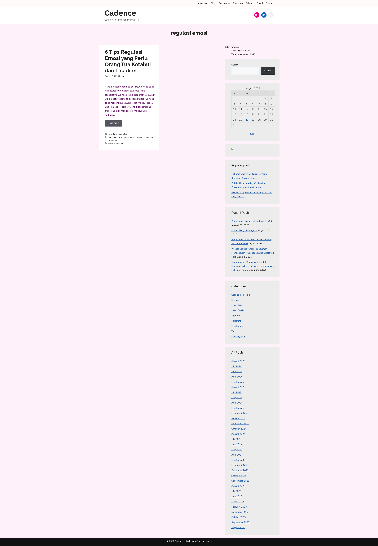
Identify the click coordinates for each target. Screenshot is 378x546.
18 (240, 114)
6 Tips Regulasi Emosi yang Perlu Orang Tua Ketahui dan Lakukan (128, 61)
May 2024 (236, 449)
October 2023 (238, 475)
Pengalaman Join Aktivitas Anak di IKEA (251, 221)
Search (234, 64)
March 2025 (237, 408)
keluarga (125, 137)
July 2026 (236, 366)
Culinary (250, 3)
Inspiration (236, 305)
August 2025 (238, 387)
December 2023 (240, 470)
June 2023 (236, 496)
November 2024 (240, 423)
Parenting (238, 3)
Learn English (238, 310)
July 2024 (236, 439)
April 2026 (237, 376)
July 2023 (236, 491)
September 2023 (240, 480)
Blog (213, 3)
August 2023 (238, 486)
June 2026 (236, 371)
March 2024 (237, 460)
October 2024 (238, 428)
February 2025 (239, 413)
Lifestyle (235, 315)
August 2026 (238, 361)
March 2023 (237, 501)
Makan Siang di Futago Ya (244, 230)
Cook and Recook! (240, 295)
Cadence (120, 13)
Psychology (224, 3)
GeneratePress (204, 541)
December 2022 (240, 512)
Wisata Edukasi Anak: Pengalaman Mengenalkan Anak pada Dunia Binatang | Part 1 (252, 253)
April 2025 (237, 402)
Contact (270, 3)
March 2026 (237, 382)
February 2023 (239, 506)
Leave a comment (116, 143)
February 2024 (239, 465)
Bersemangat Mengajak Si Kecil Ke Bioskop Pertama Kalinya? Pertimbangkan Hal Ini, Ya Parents (252, 266)
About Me (202, 3)
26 (246, 119)
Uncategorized (238, 336)
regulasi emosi (146, 137)
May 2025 (236, 397)
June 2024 (236, 444)
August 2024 (238, 434)
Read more (113, 123)
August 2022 (238, 527)
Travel (260, 3)
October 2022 (238, 517)
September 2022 (240, 522)
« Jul (252, 133)
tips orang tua (111, 140)
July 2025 (236, 392)
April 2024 (237, 454)
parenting (134, 137)
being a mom (114, 137)
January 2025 (238, 418)
